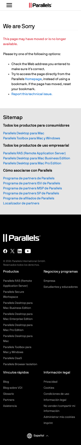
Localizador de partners (21, 203)
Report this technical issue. (31, 94)
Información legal (55, 399)
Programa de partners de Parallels (28, 178)
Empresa (49, 280)
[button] (41, 435)
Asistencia (10, 406)
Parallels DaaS (12, 358)
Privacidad (50, 381)
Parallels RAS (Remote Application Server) (34, 153)
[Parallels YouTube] (28, 251)
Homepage (33, 79)
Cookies (49, 387)
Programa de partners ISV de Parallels (31, 183)
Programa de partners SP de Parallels (31, 193)
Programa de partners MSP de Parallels (32, 188)
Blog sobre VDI (12, 387)
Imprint (48, 423)
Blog (6, 381)
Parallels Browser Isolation (20, 364)
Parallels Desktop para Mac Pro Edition (32, 163)
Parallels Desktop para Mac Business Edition (36, 158)
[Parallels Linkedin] (20, 251)
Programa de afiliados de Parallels (28, 198)
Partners (8, 399)
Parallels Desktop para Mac (23, 133)
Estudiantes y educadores (61, 286)
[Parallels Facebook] (5, 251)
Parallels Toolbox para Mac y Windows (31, 138)
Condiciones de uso (56, 393)
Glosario (8, 393)
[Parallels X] (12, 251)
